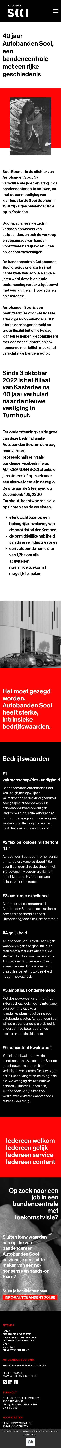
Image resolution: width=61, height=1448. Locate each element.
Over (6, 1344)
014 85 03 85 (10, 1407)
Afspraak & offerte (17, 1334)
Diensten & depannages (19, 1337)
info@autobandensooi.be (30, 1297)
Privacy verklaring (16, 1350)
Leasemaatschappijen (18, 1340)
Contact (9, 1347)
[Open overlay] (55, 11)
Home (6, 1331)
